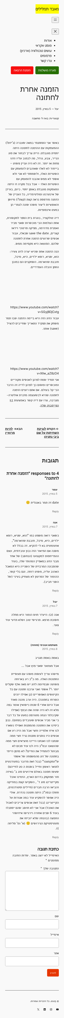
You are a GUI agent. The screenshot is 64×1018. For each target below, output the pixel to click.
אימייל (54, 934)
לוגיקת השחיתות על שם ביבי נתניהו (47, 432)
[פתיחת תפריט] (55, 20)
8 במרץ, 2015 (49, 648)
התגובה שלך (49, 868)
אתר (56, 953)
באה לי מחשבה (40, 118)
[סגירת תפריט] (55, 32)
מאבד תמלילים (47, 8)
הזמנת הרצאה (22, 70)
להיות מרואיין (10, 431)
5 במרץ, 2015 (49, 493)
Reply (55, 511)
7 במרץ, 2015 (49, 526)
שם (57, 916)
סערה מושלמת (47, 70)
